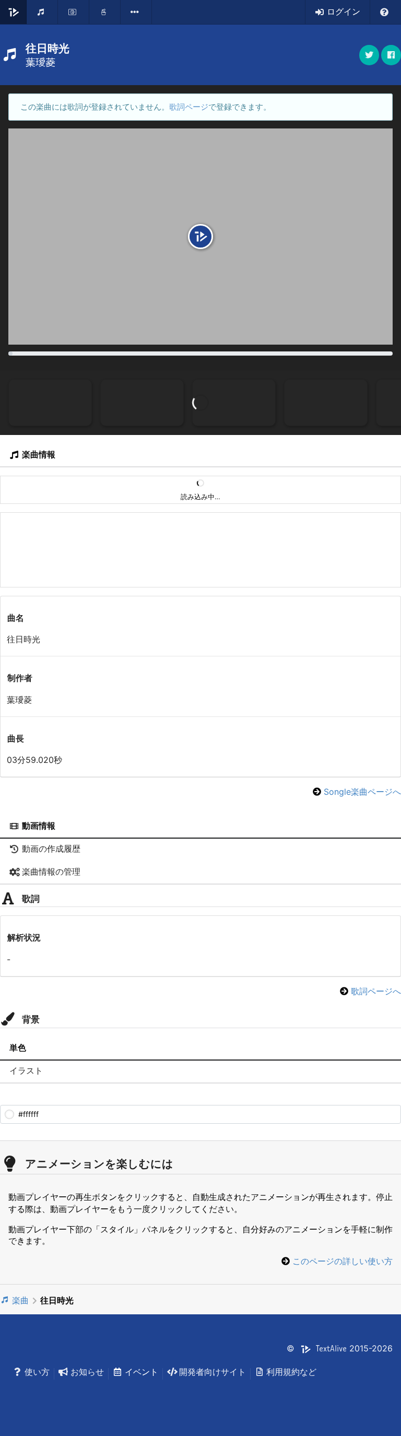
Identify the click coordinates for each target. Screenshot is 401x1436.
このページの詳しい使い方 (342, 1261)
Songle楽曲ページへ (362, 791)
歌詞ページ (188, 107)
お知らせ (87, 1372)
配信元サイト (194, 570)
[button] (391, 55)
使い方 (37, 1372)
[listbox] (136, 12)
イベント (141, 1372)
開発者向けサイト (212, 1372)
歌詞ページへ (376, 991)
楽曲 (20, 1300)
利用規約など (291, 1372)
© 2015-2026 (340, 1348)
